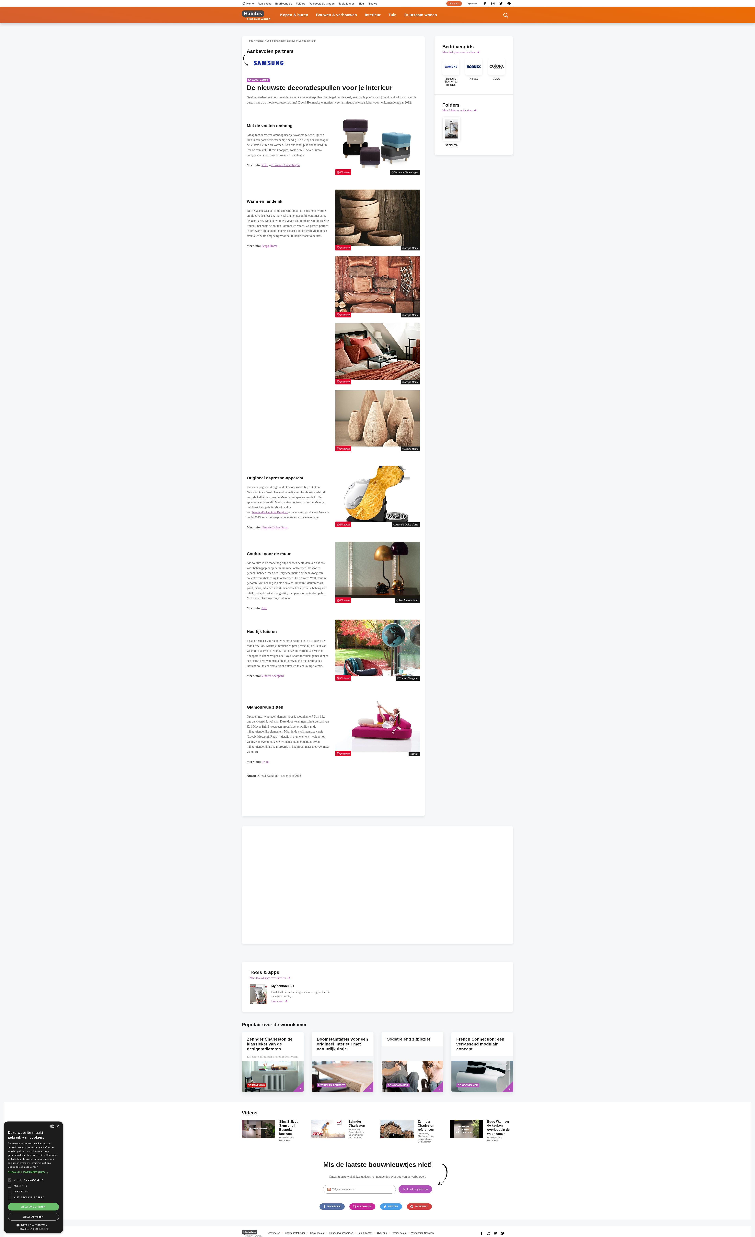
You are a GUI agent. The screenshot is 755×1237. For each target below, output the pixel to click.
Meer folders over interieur (457, 110)
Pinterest (509, 3)
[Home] (256, 15)
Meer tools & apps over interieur (268, 978)
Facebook (485, 3)
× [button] (57, 1126)
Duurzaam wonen (420, 15)
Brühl (265, 761)
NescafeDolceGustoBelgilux (270, 512)
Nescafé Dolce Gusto (274, 527)
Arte (264, 608)
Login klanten (365, 1233)
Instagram (493, 3)
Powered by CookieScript (33, 1228)
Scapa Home (269, 246)
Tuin (393, 15)
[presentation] (343, 1062)
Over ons (382, 1233)
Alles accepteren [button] (33, 1206)
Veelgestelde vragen (322, 3)
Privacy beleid (399, 1233)
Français (454, 3)
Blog (361, 3)
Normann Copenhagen (285, 165)
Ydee (264, 165)
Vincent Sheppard (272, 676)
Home (250, 3)
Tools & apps (346, 3)
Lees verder (31, 1166)
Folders (300, 3)
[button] (33, 1172)
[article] (268, 65)
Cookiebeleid (317, 1233)
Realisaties (264, 3)
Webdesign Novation (422, 1233)
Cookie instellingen (295, 1233)
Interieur (373, 15)
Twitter (501, 3)
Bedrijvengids (283, 3)
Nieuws (372, 3)
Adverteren (274, 1233)
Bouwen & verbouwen (336, 15)
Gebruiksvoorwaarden (341, 1233)
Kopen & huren (294, 15)
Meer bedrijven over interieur (458, 52)
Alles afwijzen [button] (33, 1216)
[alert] (33, 1177)
